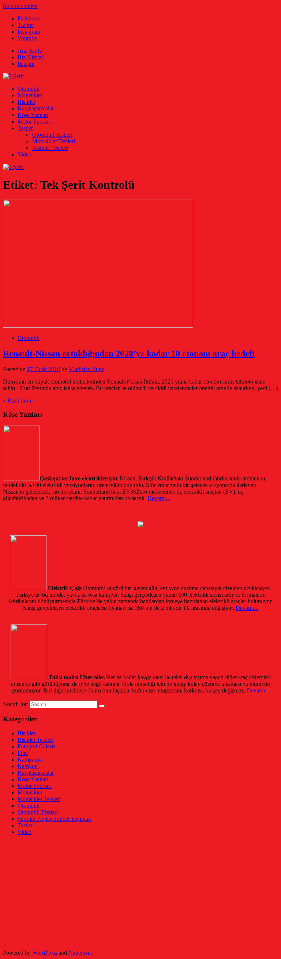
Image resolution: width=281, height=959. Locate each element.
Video (24, 154)
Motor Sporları (35, 121)
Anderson (79, 952)
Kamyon (28, 766)
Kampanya (30, 759)
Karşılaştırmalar (36, 108)
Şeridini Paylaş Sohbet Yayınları (54, 819)
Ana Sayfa (30, 51)
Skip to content (20, 6)
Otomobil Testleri (52, 135)
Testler (25, 128)
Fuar (23, 753)
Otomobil (29, 89)
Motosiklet (30, 95)
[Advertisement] (140, 892)
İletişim (26, 64)
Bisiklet (26, 102)
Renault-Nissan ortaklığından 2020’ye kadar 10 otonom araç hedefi (129, 353)
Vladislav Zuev (86, 369)
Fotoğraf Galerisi (37, 746)
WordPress (44, 952)
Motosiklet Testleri (53, 141)
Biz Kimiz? (31, 57)
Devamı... (158, 498)
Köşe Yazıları (33, 115)
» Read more (18, 400)
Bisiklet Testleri (50, 148)
